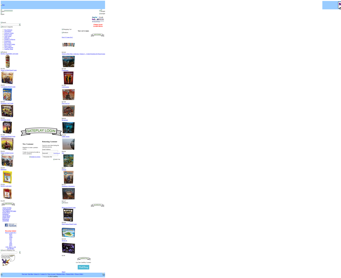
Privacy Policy (79, 274)
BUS (10, 245)
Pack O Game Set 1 (10, 232)
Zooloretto (5, 220)
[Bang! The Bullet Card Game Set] (7, 67)
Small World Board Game (8, 136)
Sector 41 (64, 240)
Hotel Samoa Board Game (69, 224)
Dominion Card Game (7, 103)
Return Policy (70, 274)
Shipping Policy (60, 274)
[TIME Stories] (68, 150)
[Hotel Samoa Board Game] (68, 238)
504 (63, 153)
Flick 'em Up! (66, 103)
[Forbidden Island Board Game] (7, 133)
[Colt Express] (68, 100)
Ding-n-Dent (7, 46)
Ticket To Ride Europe (7, 153)
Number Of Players (9, 39)
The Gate (24, 274)
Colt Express (65, 87)
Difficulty (7, 38)
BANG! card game (6, 186)
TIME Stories (65, 136)
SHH (10, 244)
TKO (10, 236)
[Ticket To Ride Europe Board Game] (7, 166)
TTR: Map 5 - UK (11, 247)
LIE (11, 242)
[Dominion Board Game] (7, 117)
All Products (7, 31)
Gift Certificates (8, 47)
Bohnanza (3, 169)
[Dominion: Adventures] (68, 200)
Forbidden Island (5, 120)
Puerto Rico (6, 212)
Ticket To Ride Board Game (9, 70)
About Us (36, 274)
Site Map (30, 274)
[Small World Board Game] (7, 150)
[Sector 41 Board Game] (68, 254)
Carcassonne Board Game (8, 87)
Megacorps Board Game (69, 207)
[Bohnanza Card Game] (7, 183)
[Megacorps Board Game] (68, 221)
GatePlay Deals (8, 49)
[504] (68, 167)
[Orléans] (68, 183)
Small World (6, 216)
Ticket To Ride (6, 208)
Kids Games (7, 42)
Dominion (5, 214)
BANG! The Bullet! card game (9, 53)
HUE (10, 234)
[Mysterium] (68, 133)
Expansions (7, 41)
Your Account (51, 274)
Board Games (8, 34)
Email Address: (46, 149)
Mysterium (65, 120)
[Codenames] (68, 84)
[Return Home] (3, 5)
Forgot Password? (57, 153)
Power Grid (6, 217)
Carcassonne (6, 209)
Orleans (64, 169)
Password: (45, 153)
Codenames (65, 70)
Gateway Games (9, 33)
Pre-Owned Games (9, 44)
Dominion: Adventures (68, 186)
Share (63, 272)
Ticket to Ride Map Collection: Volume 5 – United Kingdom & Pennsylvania (83, 54)
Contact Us (43, 274)
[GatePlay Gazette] (83, 267)
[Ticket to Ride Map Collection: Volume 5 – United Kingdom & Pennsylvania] (68, 67)
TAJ (11, 240)
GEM (10, 237)
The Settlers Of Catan (9, 211)
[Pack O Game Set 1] (68, 51)
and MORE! (10, 248)
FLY (10, 239)
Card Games (7, 36)
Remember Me (48, 157)
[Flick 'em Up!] (68, 117)
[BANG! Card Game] (7, 199)
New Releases (8, 30)
